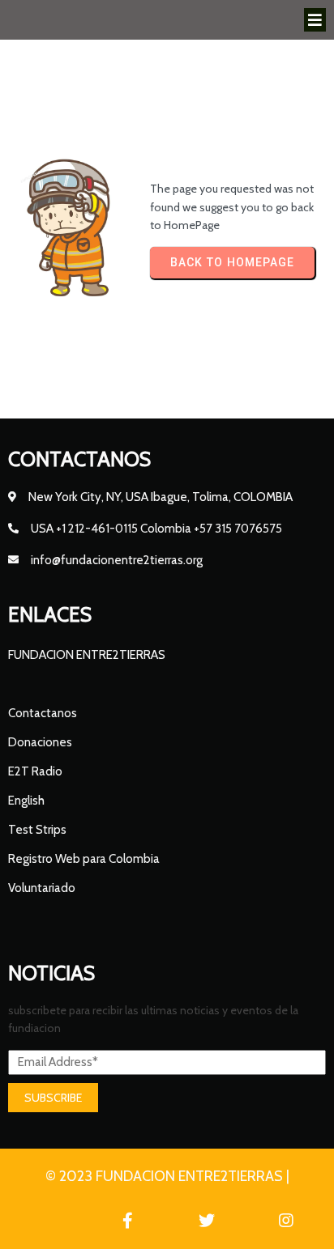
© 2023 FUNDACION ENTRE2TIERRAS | (167, 1176)
